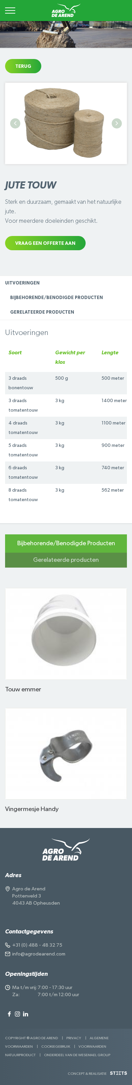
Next (117, 123)
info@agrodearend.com (38, 953)
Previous (15, 123)
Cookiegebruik (55, 1046)
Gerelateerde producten (42, 312)
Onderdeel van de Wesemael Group (77, 1055)
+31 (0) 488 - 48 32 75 (37, 945)
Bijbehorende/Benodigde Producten (56, 298)
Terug (23, 66)
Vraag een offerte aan (45, 243)
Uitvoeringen (22, 283)
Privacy (73, 1038)
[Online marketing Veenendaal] (118, 1075)
